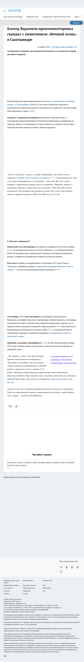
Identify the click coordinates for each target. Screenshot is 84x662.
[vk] (10, 406)
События (6, 593)
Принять (76, 23)
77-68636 (21, 628)
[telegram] (17, 406)
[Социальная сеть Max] (61, 571)
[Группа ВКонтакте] (61, 567)
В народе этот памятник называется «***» (36, 177)
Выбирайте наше (33, 17)
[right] (81, 17)
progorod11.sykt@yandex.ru (12, 612)
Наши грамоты (8, 588)
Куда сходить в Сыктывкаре (13, 17)
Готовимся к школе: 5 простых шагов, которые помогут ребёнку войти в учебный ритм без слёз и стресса (40, 465)
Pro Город (7, 591)
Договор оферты (28, 580)
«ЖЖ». (32, 111)
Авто (43, 591)
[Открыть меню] (4, 11)
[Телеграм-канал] (72, 567)
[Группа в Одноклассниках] (66, 567)
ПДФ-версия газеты (29, 588)
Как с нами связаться (29, 585)
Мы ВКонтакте (46, 588)
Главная (25, 593)
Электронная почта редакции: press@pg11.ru (47, 607)
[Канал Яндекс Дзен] (77, 567)
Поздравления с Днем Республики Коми (57, 17)
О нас (44, 585)
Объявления (26, 591)
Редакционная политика (11, 585)
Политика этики (47, 580)
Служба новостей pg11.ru (64, 47)
